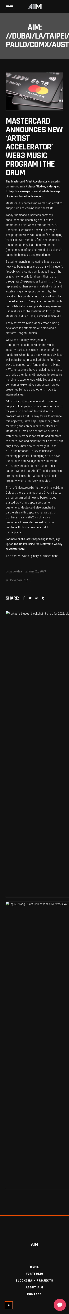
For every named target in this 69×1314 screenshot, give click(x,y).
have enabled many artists (45, 369)
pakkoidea (15, 571)
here (22, 549)
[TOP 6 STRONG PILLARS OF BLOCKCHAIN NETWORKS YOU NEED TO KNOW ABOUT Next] (34, 1045)
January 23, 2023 (35, 571)
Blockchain (15, 580)
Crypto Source (53, 492)
